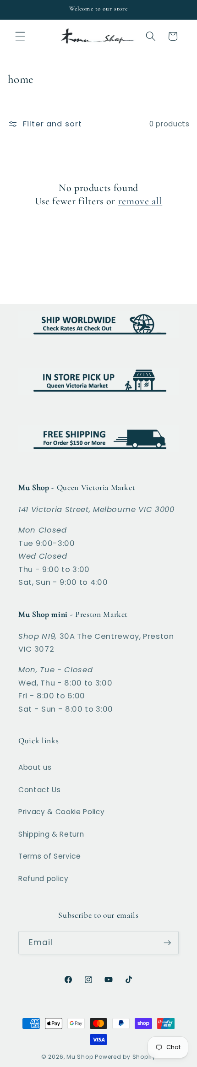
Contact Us (39, 790)
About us (34, 767)
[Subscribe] (167, 943)
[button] (20, 36)
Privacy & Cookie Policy (61, 812)
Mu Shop (79, 1057)
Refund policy (43, 878)
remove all (140, 201)
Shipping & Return (51, 834)
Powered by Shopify (125, 1057)
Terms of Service (49, 856)
